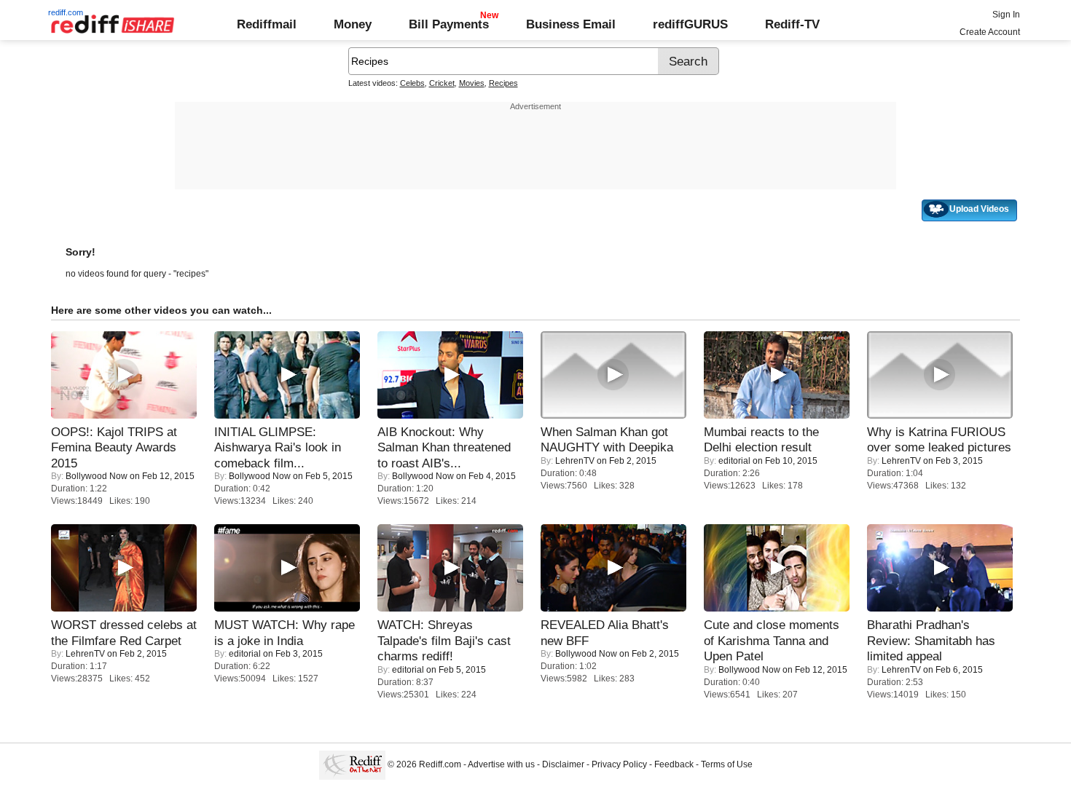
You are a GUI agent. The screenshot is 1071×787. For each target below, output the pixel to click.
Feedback (674, 764)
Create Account (990, 32)
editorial (734, 461)
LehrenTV (575, 461)
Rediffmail (267, 24)
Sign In (1006, 14)
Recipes (503, 83)
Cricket (442, 83)
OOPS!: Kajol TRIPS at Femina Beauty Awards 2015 (114, 447)
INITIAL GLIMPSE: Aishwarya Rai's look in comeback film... (277, 447)
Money (353, 24)
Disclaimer (563, 764)
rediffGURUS (690, 24)
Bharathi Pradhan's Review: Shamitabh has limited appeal (931, 640)
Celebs (412, 83)
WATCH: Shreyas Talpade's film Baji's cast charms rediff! (444, 640)
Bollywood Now (97, 476)
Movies (471, 83)
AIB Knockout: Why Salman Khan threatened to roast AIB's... (444, 447)
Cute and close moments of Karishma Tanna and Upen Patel (771, 640)
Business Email (571, 24)
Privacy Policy (619, 764)
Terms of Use (727, 764)
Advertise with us (501, 764)
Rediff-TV (792, 24)
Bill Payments (449, 24)
